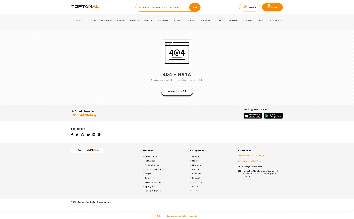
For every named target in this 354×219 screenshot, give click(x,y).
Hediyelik (196, 169)
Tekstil (195, 191)
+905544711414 (82, 115)
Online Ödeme (151, 156)
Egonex (195, 156)
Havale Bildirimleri (153, 191)
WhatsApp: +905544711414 (249, 161)
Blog (147, 178)
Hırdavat (196, 178)
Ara (195, 7)
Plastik (195, 186)
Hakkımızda (150, 161)
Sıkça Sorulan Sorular (154, 182)
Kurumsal (148, 150)
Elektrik (195, 161)
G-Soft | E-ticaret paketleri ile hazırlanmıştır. (177, 216)
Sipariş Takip (150, 186)
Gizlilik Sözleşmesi (153, 165)
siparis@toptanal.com (252, 166)
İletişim (148, 173)
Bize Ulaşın (244, 150)
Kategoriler (197, 150)
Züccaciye (197, 182)
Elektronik (196, 165)
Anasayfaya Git (177, 91)
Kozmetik (196, 173)
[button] (249, 7)
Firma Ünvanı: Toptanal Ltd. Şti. (251, 155)
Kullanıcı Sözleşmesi (154, 169)
